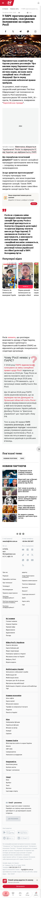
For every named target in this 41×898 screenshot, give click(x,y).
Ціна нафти (10, 698)
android (9, 832)
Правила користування (10, 593)
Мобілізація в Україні (15, 669)
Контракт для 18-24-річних (15, 680)
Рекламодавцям (8, 589)
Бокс (7, 780)
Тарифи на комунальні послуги (17, 707)
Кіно (8, 719)
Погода (8, 635)
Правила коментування (29, 580)
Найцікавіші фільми (13, 722)
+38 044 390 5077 (27, 541)
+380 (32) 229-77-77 (15, 867)
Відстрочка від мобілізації (15, 683)
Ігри (23, 604)
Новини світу (14, 9)
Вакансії (24, 591)
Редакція (5, 576)
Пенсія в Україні (11, 712)
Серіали (8, 733)
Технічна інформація (29, 584)
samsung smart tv (23, 838)
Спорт (8, 777)
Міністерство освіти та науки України (19, 743)
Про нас (5, 572)
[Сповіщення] (38, 3)
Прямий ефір (10, 627)
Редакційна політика (9, 579)
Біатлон (8, 788)
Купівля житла (11, 767)
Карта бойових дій (12, 648)
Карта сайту (26, 601)
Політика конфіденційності (8, 597)
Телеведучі (6, 586)
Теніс (8, 785)
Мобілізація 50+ (11, 675)
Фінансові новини (12, 704)
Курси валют (10, 701)
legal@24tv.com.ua (27, 869)
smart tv (9, 838)
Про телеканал (7, 582)
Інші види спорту (12, 791)
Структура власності (28, 594)
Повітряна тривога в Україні (16, 654)
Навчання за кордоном (14, 754)
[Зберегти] (35, 31)
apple (23, 832)
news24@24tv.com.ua (10, 541)
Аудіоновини (10, 632)
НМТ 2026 (9, 749)
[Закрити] (37, 880)
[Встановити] (20, 883)
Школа (8, 746)
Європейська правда (13, 103)
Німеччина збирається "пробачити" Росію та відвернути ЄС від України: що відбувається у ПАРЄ (19, 149)
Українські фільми (12, 725)
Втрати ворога (11, 662)
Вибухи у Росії (11, 659)
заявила (12, 337)
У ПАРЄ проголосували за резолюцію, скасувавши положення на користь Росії (30, 9)
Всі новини (10, 619)
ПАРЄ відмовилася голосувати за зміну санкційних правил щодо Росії (19, 367)
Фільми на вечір (11, 728)
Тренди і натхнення (12, 770)
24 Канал (5, 9)
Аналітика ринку (11, 764)
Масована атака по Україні (15, 656)
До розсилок (13, 819)
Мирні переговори (12, 651)
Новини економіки (13, 696)
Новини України (11, 624)
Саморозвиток (11, 752)
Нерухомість (11, 762)
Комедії (8, 731)
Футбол (8, 782)
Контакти (25, 587)
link (23, 549)
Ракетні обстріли (12, 645)
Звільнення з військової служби (17, 672)
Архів (23, 598)
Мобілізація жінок (12, 677)
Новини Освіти (12, 741)
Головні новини (11, 621)
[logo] (9, 3)
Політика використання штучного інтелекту (10, 602)
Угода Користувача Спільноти (28, 576)
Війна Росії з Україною (15, 643)
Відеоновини (10, 630)
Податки (9, 709)
